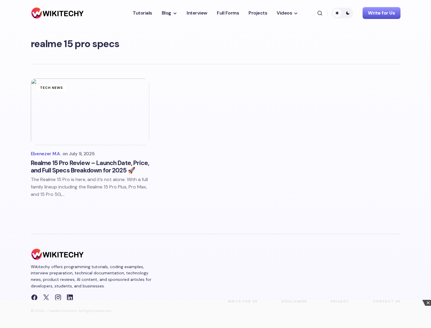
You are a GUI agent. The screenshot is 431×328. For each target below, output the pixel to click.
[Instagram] (58, 297)
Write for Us (381, 13)
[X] (46, 297)
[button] (320, 13)
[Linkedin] (70, 297)
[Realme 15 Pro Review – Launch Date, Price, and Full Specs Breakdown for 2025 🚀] (90, 112)
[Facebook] (34, 297)
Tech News (51, 88)
